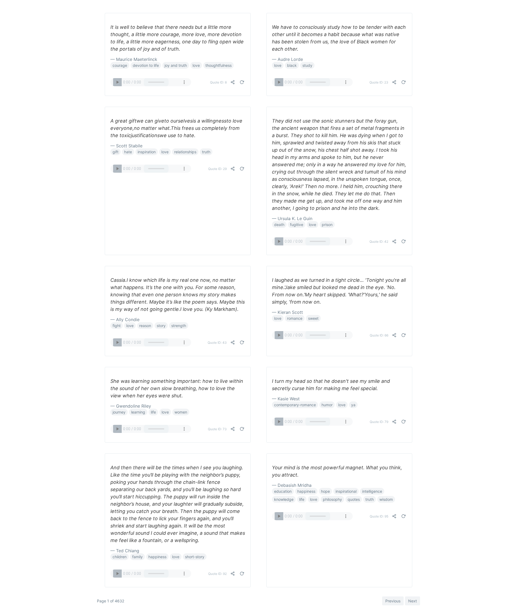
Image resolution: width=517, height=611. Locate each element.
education (283, 491)
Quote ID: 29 (217, 169)
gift (115, 152)
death (279, 224)
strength (178, 325)
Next (412, 601)
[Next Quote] (242, 82)
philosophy (332, 499)
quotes (354, 499)
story (161, 325)
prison (327, 224)
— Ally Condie (124, 319)
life (153, 412)
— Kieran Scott (287, 312)
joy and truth (176, 65)
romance (294, 318)
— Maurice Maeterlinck (133, 59)
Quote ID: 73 (217, 429)
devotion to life (146, 65)
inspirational (346, 491)
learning (138, 412)
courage (120, 65)
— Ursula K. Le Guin (292, 218)
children (120, 556)
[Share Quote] (232, 82)
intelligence (372, 491)
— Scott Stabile (126, 145)
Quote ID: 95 (379, 516)
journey (119, 412)
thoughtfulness (218, 65)
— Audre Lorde (287, 59)
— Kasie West (286, 398)
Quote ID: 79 (379, 422)
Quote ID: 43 (217, 343)
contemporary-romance (295, 404)
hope (325, 491)
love (196, 65)
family (137, 556)
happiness (157, 556)
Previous (392, 601)
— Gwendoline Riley (130, 406)
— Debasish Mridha (292, 485)
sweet (313, 318)
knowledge (284, 499)
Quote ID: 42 (378, 241)
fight (117, 325)
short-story (194, 556)
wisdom (386, 499)
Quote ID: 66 (379, 335)
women (180, 412)
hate (128, 152)
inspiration (147, 152)
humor (327, 404)
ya (353, 404)
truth (206, 152)
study (307, 65)
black (292, 65)
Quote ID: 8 (218, 82)
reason (145, 325)
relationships (185, 152)
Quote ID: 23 (378, 82)
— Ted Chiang (124, 550)
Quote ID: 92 (217, 574)
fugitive (296, 224)
